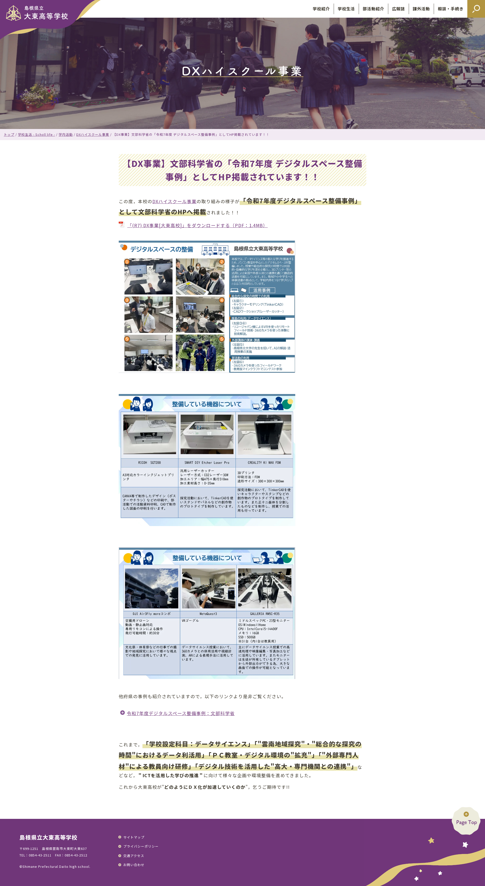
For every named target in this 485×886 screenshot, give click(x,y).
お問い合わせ (133, 864)
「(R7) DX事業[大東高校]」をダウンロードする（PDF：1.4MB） (197, 225)
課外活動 (421, 9)
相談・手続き (451, 9)
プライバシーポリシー (141, 846)
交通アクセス (133, 855)
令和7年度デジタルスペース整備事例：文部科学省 (181, 713)
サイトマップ (133, 837)
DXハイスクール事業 (174, 201)
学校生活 (346, 9)
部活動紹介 (373, 9)
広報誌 (398, 9)
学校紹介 (321, 9)
